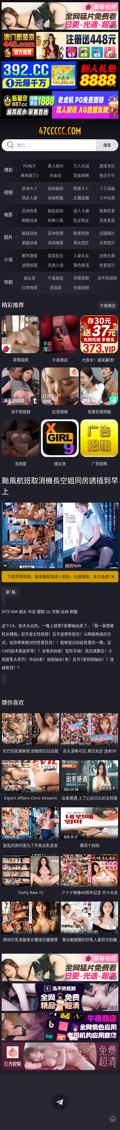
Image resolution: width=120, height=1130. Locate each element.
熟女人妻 (29, 197)
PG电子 (29, 165)
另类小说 (55, 265)
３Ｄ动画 (107, 188)
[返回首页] (112, 1118)
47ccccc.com (60, 131)
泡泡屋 (55, 287)
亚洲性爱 (29, 210)
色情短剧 (81, 287)
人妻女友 (81, 255)
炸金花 (55, 175)
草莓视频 (81, 278)
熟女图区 (81, 242)
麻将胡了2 (30, 175)
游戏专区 (107, 165)
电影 (8, 215)
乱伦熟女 (81, 220)
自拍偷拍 (55, 188)
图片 (8, 237)
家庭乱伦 (55, 255)
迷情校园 (29, 265)
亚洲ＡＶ (29, 188)
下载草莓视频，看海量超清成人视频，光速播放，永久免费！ (60, 576)
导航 (8, 282)
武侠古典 (107, 255)
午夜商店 (55, 278)
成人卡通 (81, 210)
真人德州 (55, 165)
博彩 (8, 170)
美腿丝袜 (29, 242)
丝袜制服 (55, 197)
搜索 (107, 145)
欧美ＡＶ (81, 188)
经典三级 (55, 220)
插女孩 (29, 278)
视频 (8, 192)
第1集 (11, 592)
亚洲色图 (55, 233)
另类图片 (107, 242)
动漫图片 (107, 233)
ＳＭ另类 (107, 197)
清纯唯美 (55, 242)
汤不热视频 (107, 278)
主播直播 (81, 197)
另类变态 (107, 220)
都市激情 (29, 255)
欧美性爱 (107, 210)
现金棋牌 (81, 175)
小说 (8, 259)
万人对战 (81, 165)
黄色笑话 (81, 265)
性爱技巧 (107, 265)
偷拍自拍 (55, 210)
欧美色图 (81, 233)
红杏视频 (29, 287)
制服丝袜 (29, 220)
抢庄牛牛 (107, 175)
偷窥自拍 (29, 233)
